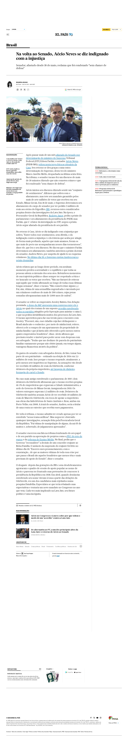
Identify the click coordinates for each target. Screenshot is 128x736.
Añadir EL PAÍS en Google (74, 89)
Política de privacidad (43, 731)
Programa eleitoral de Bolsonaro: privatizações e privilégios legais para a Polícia (108, 190)
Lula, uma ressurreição (107, 177)
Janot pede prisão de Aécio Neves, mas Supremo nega (14, 181)
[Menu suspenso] (8, 34)
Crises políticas (35, 546)
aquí (58, 556)
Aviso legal (25, 731)
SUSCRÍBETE (106, 29)
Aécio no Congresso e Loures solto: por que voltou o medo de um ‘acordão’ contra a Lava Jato (55, 517)
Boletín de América (14, 673)
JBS (48, 209)
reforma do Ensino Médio (41, 439)
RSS (79, 731)
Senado (27, 546)
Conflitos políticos (60, 546)
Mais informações (21, 556)
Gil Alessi (33, 521)
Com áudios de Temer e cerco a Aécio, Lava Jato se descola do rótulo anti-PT (14, 161)
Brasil (11, 45)
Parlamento (50, 546)
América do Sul (72, 546)
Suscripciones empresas (71, 731)
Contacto (8, 731)
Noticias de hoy (88, 731)
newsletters (12, 669)
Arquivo (49, 669)
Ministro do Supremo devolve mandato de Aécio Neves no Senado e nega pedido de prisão (14, 191)
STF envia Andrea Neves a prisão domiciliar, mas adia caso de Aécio (13, 171)
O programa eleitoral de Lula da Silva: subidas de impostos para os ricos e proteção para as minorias (108, 183)
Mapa (50, 731)
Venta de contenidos (17, 731)
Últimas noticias (101, 167)
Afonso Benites (35, 535)
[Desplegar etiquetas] (81, 546)
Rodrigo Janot (56, 215)
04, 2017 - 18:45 (28, 84)
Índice (82, 731)
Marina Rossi (22, 82)
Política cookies (33, 731)
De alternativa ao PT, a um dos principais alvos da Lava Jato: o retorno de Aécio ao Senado (54, 531)
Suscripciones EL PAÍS (58, 731)
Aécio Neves (72, 161)
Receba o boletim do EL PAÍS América (30, 505)
